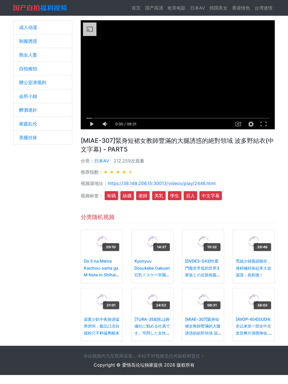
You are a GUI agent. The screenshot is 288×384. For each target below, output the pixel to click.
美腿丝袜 (28, 137)
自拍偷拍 (28, 68)
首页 (137, 8)
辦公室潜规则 (32, 82)
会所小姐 (28, 96)
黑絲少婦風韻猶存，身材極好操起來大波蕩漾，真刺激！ (253, 268)
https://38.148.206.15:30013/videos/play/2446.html (162, 183)
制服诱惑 (28, 41)
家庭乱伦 (28, 124)
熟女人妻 (28, 55)
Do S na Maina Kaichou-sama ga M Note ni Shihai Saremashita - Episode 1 (101, 275)
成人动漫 (28, 27)
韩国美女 (219, 8)
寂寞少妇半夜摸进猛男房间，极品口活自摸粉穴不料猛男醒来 (101, 326)
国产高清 (154, 8)
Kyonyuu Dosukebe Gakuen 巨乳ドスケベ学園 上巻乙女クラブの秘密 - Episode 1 (152, 275)
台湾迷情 (264, 8)
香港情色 (241, 8)
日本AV (197, 8)
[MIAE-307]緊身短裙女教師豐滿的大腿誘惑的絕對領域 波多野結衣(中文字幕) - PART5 (202, 333)
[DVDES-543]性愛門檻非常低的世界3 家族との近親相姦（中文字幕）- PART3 (202, 275)
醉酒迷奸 (28, 110)
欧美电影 (177, 8)
